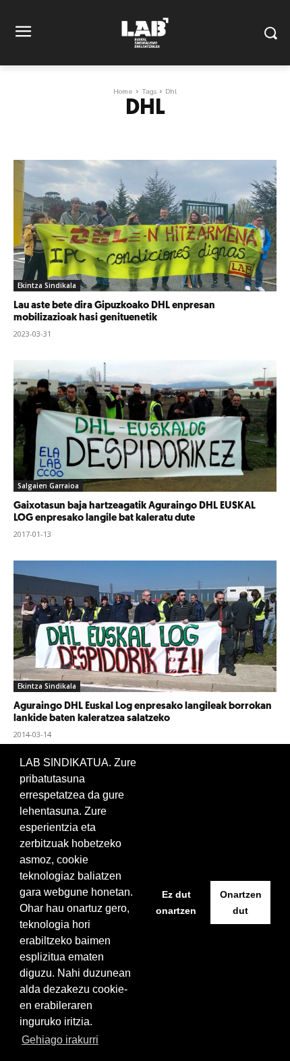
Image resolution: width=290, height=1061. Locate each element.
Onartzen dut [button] (241, 902)
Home (123, 91)
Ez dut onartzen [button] (176, 902)
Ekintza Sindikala (47, 285)
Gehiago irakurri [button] (60, 1039)
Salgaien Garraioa (48, 485)
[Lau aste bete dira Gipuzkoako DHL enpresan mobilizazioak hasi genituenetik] (145, 225)
